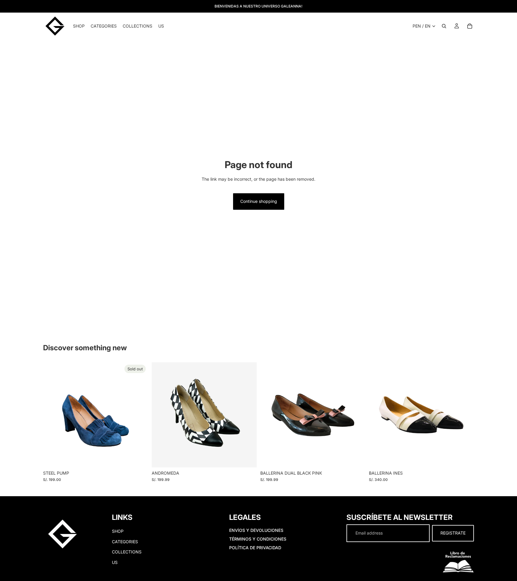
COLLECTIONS (127, 551)
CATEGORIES (125, 541)
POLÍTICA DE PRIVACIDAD (255, 547)
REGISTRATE (453, 533)
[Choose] (247, 458)
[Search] (444, 26)
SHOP (118, 531)
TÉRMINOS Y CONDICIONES (257, 538)
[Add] (356, 458)
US (115, 562)
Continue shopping (258, 201)
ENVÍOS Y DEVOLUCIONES (256, 530)
